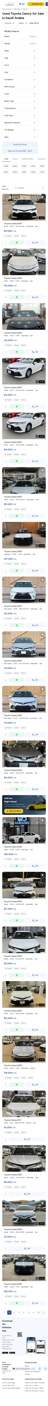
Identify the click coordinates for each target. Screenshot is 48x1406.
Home (27, 1366)
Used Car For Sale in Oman (34, 1391)
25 (39, 1312)
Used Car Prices (20, 144)
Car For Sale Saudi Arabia (11, 1388)
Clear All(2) (34, 23)
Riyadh (9, 236)
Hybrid (30, 1078)
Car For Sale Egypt (8, 1383)
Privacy (27, 1374)
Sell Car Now (15, 811)
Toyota (16, 236)
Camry (23, 236)
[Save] (42, 197)
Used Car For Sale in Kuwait (34, 1383)
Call (36, 242)
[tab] (6, 159)
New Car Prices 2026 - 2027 (20, 151)
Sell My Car (37, 4)
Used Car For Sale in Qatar (34, 1388)
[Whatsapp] (16, 242)
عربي (23, 3)
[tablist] (24, 159)
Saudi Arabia (20, 1369)
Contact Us (29, 1369)
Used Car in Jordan (31, 1385)
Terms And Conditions (32, 1372)
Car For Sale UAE (8, 1385)
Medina (9, 1242)
